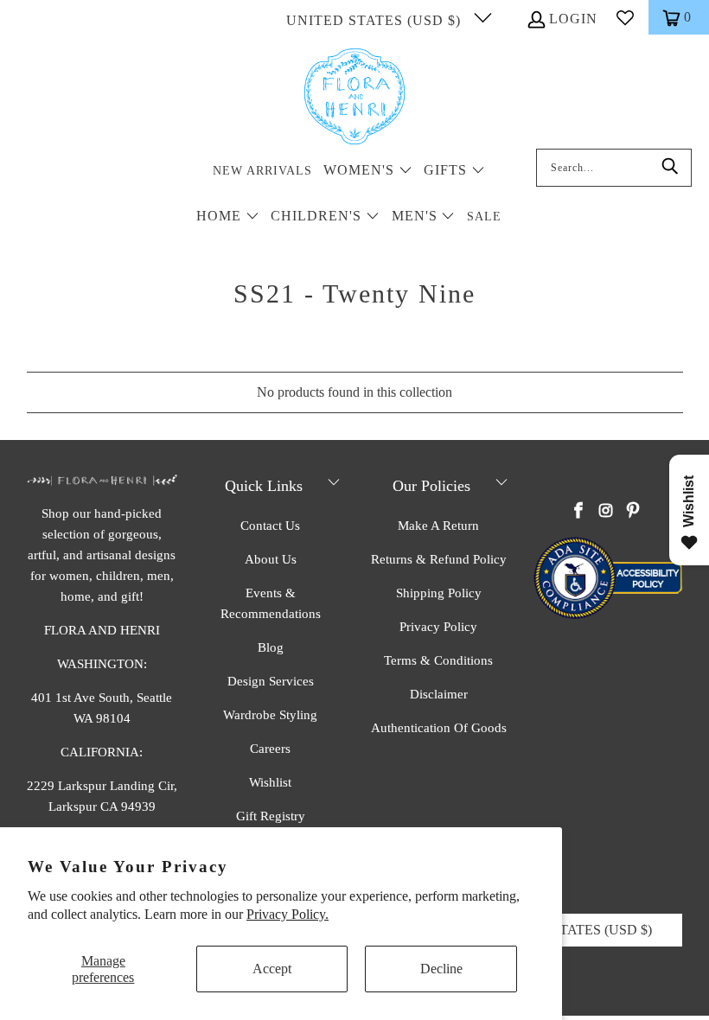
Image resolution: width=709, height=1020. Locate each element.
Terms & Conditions (438, 660)
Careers (270, 748)
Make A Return (438, 525)
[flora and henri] (354, 98)
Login (573, 18)
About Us (271, 559)
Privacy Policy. (287, 914)
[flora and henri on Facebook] (579, 511)
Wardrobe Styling (270, 715)
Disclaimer (439, 694)
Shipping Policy (439, 593)
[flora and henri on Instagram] (606, 511)
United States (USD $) (375, 20)
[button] (367, 171)
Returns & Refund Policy (439, 559)
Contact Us (270, 525)
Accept (271, 968)
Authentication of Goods (439, 728)
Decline (441, 968)
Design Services (270, 681)
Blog (271, 647)
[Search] (670, 168)
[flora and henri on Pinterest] (633, 511)
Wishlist (270, 782)
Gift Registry (270, 816)
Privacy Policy (438, 627)
